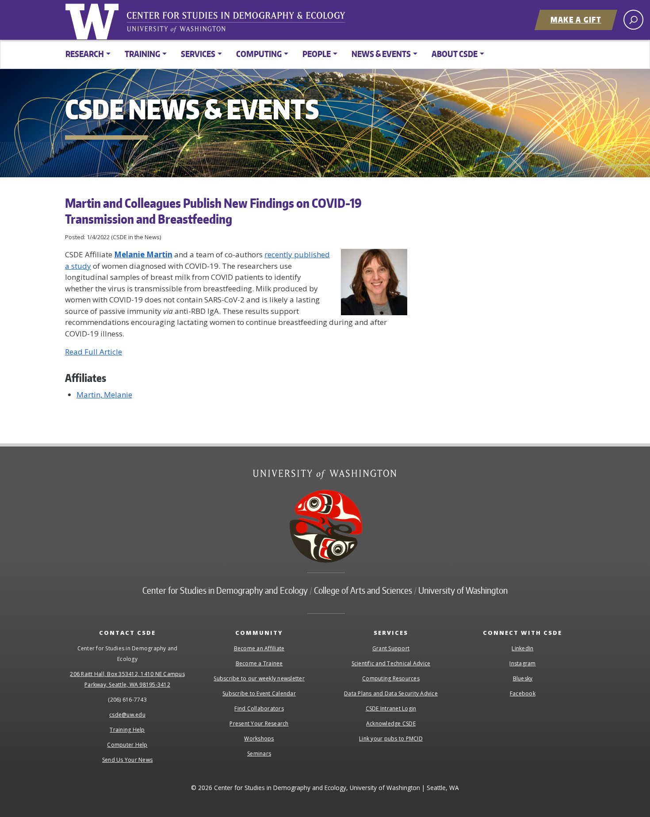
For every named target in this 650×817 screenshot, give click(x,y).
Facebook (522, 693)
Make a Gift (576, 19)
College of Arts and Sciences (363, 590)
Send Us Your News (127, 760)
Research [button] (84, 53)
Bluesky (523, 678)
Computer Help (127, 744)
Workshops (259, 738)
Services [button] (198, 53)
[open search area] (633, 20)
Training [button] (142, 53)
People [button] (316, 53)
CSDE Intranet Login (391, 708)
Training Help (127, 729)
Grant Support (390, 648)
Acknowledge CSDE (391, 723)
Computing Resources (391, 678)
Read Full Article (93, 352)
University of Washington (93, 20)
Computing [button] (259, 53)
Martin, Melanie (104, 394)
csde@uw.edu (127, 714)
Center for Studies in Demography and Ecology (242, 24)
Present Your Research (258, 723)
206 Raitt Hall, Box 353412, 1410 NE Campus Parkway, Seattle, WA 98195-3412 (127, 679)
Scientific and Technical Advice (391, 663)
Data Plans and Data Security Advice (391, 693)
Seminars (259, 753)
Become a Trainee (259, 663)
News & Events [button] (381, 53)
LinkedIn (522, 648)
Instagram (522, 663)
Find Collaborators (259, 708)
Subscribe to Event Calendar (259, 693)
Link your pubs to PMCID (391, 738)
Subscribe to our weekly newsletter (259, 678)
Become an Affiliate (259, 648)
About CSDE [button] (455, 53)
